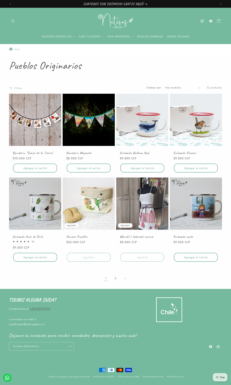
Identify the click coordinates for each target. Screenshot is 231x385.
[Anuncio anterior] (10, 4)
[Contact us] (7, 377)
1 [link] (105, 278)
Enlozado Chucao (184, 153)
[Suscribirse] (70, 346)
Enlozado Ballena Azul (134, 153)
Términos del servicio (153, 376)
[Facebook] (211, 21)
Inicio (17, 49)
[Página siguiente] (125, 278)
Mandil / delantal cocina (136, 237)
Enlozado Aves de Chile (28, 237)
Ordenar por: (154, 87)
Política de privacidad (128, 376)
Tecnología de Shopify (79, 376)
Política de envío (175, 376)
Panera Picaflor (77, 237)
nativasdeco (62, 376)
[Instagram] (202, 21)
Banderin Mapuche (78, 153)
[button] (13, 21)
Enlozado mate (183, 237)
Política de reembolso (104, 376)
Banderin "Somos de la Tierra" (33, 153)
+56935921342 (40, 309)
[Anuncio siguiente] (221, 4)
